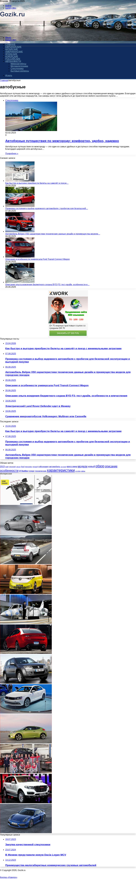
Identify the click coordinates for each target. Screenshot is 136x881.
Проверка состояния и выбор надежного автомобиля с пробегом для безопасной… (46, 208)
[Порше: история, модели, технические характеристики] (26, 832)
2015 (2, 466)
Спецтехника (17, 68)
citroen (18, 467)
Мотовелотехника (19, 66)
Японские (11, 54)
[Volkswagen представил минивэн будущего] (26, 593)
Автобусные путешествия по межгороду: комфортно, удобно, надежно (62, 141)
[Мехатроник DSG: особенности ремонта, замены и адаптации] (26, 503)
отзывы (23, 470)
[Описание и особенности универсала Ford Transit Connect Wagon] (20, 257)
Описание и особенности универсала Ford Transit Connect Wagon (37, 259)
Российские (12, 59)
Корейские (11, 56)
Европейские (13, 47)
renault (35, 467)
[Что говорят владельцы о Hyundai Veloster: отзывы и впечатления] (26, 743)
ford (22, 467)
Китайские (11, 49)
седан (31, 471)
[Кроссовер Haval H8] (26, 802)
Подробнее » (11, 153)
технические (40, 471)
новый (91, 466)
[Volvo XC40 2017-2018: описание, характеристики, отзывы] (26, 563)
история (63, 467)
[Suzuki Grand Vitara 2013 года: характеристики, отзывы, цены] (26, 683)
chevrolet (12, 467)
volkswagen (43, 467)
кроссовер (72, 466)
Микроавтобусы (18, 64)
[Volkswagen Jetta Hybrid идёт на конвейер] (26, 713)
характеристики (61, 470)
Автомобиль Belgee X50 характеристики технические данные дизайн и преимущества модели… (52, 234)
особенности (9, 470)
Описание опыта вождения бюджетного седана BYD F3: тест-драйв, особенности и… (47, 284)
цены (83, 471)
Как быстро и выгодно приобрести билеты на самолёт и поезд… (37, 183)
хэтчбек (78, 471)
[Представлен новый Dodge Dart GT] (26, 653)
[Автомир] (12, 33)
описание (111, 466)
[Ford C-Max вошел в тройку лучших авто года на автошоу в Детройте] (26, 772)
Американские (14, 52)
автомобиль (54, 467)
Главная (4, 80)
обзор (99, 466)
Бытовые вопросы (20, 71)
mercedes (28, 467)
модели (82, 466)
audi (6, 467)
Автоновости (13, 61)
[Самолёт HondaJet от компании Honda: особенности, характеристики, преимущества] (26, 623)
